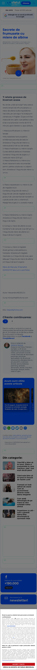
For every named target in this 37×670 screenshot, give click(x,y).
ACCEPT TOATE (18, 664)
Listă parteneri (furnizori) (8, 660)
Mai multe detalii (11, 625)
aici (13, 637)
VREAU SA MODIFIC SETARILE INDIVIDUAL (18, 667)
